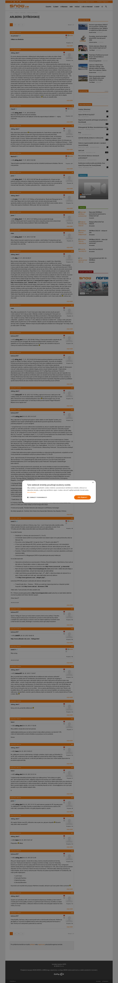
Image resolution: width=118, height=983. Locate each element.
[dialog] (59, 491)
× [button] (93, 482)
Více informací (31, 492)
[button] (37, 497)
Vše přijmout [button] (82, 497)
